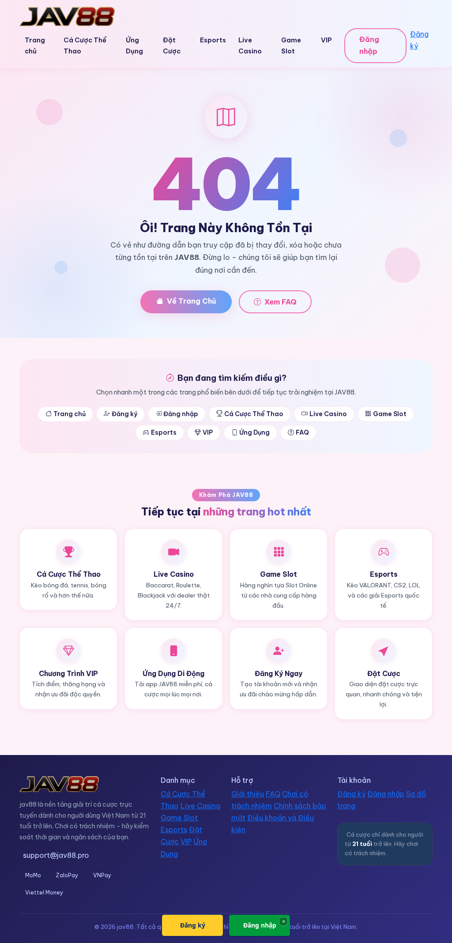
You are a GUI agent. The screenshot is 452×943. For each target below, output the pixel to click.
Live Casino (250, 45)
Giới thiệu (247, 793)
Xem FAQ (280, 301)
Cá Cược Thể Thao (85, 45)
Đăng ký (419, 40)
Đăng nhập (369, 45)
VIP (326, 40)
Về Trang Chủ (191, 301)
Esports (213, 40)
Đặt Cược (172, 45)
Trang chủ (35, 45)
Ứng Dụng (134, 45)
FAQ (302, 432)
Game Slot (291, 45)
